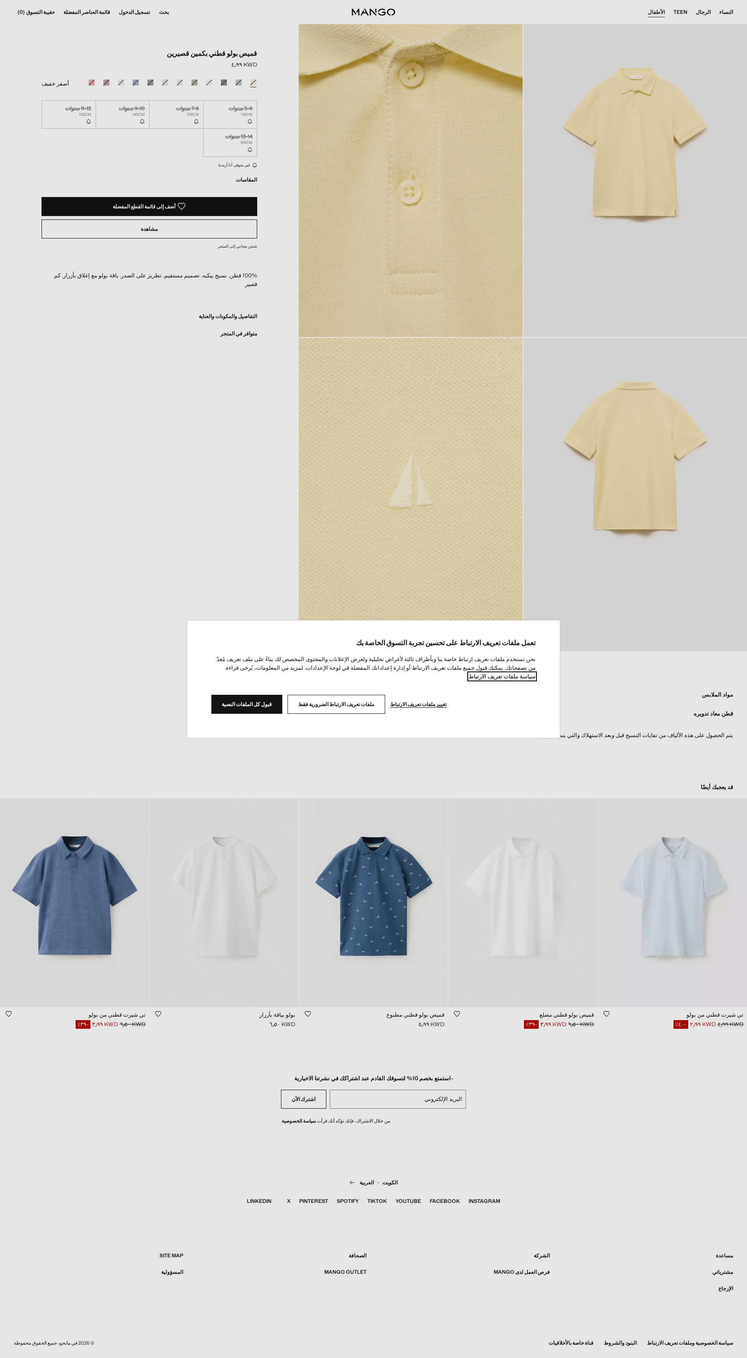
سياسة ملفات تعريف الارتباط (502, 676)
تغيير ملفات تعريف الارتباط (418, 704)
